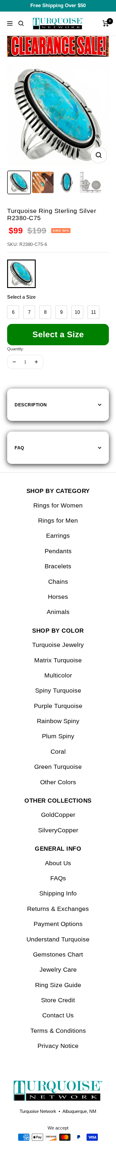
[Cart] (106, 23)
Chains (58, 581)
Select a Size (21, 297)
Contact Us (58, 1015)
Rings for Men (58, 520)
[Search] (21, 23)
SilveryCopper (58, 830)
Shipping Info (58, 893)
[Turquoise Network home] (58, 1085)
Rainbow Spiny (58, 721)
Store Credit (58, 1000)
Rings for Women (58, 505)
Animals (58, 611)
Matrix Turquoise (58, 660)
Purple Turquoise (58, 705)
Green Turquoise (58, 766)
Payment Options (58, 923)
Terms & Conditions (58, 1030)
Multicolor (58, 675)
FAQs (58, 878)
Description (31, 404)
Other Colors (58, 782)
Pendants (58, 551)
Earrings (58, 535)
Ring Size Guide (58, 984)
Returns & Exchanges (58, 908)
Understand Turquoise (58, 939)
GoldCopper (58, 814)
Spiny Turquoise (58, 690)
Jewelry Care (58, 969)
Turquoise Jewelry (58, 644)
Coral (58, 751)
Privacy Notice (58, 1045)
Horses (58, 596)
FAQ (19, 447)
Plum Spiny (58, 736)
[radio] (21, 274)
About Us (58, 863)
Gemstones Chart (58, 954)
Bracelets (58, 566)
